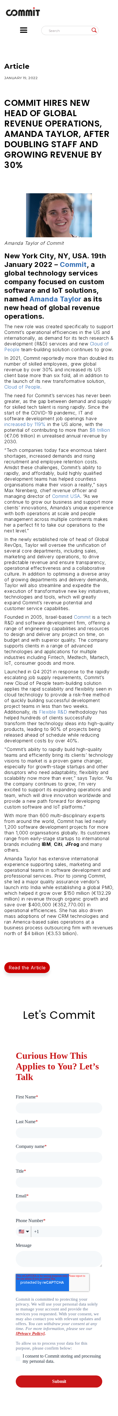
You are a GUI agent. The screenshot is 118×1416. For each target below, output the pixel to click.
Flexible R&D (53, 712)
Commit (82, 617)
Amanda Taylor (56, 299)
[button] (29, 30)
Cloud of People (22, 387)
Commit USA (66, 496)
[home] (59, 13)
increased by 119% (25, 424)
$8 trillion (99, 430)
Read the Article (27, 967)
